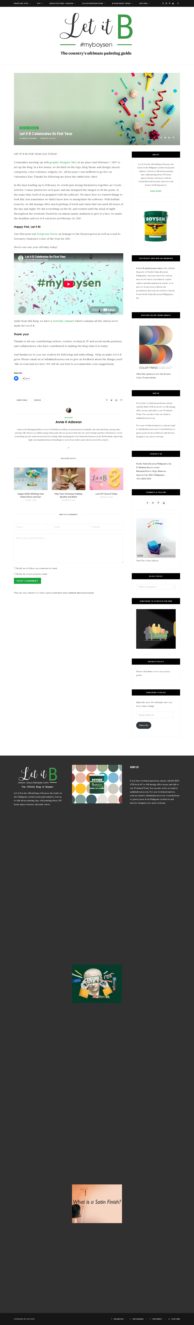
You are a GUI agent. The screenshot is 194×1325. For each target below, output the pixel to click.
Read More (155, 191)
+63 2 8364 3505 (143, 478)
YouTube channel (63, 321)
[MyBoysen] (97, 36)
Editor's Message (29, 128)
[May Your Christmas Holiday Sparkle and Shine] (68, 479)
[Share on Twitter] (165, 137)
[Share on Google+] (169, 137)
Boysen (143, 3)
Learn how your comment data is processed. (73, 592)
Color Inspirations (92, 3)
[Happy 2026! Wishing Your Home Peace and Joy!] (31, 479)
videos (37, 400)
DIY (39, 3)
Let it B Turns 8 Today (106, 493)
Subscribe (143, 725)
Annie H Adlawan (29, 138)
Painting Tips (21, 3)
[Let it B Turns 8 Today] (106, 479)
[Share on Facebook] (161, 137)
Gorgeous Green (47, 233)
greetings (22, 400)
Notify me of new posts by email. (31, 574)
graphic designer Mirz (63, 162)
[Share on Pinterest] (173, 137)
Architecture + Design (61, 3)
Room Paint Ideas (121, 3)
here (150, 671)
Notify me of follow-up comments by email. (36, 568)
